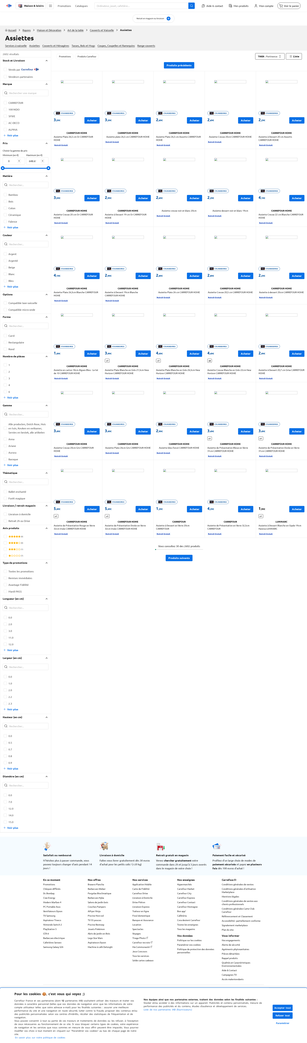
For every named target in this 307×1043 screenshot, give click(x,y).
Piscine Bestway (96, 924)
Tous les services (140, 955)
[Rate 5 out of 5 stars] (19, 536)
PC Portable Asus (51, 906)
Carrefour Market (185, 888)
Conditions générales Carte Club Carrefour (238, 910)
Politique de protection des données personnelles (195, 951)
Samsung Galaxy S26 (53, 946)
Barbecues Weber (97, 888)
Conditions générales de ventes (238, 884)
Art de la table (75, 30)
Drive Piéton (138, 902)
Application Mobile (142, 884)
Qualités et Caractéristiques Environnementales (236, 964)
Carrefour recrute (141, 942)
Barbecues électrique (54, 938)
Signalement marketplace (235, 925)
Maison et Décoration (49, 30)
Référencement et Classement (237, 916)
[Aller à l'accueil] (9, 6)
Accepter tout (282, 1007)
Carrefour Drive (140, 893)
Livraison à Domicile (142, 897)
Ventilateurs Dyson (52, 911)
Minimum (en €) (11, 155)
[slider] (3, 168)
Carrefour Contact (186, 902)
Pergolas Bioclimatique (99, 893)
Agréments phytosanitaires (235, 949)
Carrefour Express (186, 897)
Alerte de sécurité (231, 944)
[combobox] (144, 6)
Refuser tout (283, 1015)
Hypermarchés (184, 884)
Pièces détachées (231, 953)
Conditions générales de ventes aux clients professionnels (240, 902)
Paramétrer (282, 1023)
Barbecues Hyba (96, 897)
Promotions (65, 56)
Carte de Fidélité (141, 888)
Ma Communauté (141, 946)
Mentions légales (230, 896)
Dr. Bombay (49, 893)
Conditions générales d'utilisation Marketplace (239, 890)
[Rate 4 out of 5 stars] (17, 536)
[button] (50, 6)
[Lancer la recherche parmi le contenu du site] (192, 6)
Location (136, 924)
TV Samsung (49, 915)
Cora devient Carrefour (188, 920)
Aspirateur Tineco (52, 920)
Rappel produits (230, 958)
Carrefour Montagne (187, 906)
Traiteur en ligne (140, 911)
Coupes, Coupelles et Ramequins (116, 45)
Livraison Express (141, 906)
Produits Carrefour (87, 56)
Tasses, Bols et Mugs (83, 45)
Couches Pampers (97, 906)
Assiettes (34, 45)
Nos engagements (231, 940)
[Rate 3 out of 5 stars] (14, 536)
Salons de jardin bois (98, 902)
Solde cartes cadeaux (143, 960)
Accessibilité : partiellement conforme (241, 920)
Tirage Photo (139, 938)
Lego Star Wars (95, 938)
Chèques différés (51, 888)
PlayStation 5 (50, 929)
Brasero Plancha (96, 884)
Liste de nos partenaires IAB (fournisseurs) (168, 1009)
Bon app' (181, 911)
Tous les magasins (186, 929)
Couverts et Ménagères (55, 45)
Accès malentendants (233, 979)
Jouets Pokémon (96, 929)
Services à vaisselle (16, 45)
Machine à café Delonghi (100, 946)
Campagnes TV (229, 974)
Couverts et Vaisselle (102, 30)
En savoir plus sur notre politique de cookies (40, 1037)
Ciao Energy (49, 897)
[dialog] (153, 1015)
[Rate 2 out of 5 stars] (12, 536)
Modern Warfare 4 (52, 902)
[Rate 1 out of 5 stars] (9, 536)
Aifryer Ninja (94, 911)
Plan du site (228, 929)
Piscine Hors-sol (96, 915)
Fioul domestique (141, 915)
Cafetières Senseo (52, 942)
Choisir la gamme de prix (15, 150)
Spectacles (137, 929)
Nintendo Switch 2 (52, 924)
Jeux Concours (139, 951)
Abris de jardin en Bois (99, 933)
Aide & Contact (229, 970)
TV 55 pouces (94, 920)
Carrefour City (184, 893)
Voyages (136, 933)
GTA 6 (46, 933)
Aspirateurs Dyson (97, 942)
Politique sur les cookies (189, 940)
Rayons (27, 30)
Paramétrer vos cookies (189, 944)
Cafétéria (182, 915)
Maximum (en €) (34, 155)
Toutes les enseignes (187, 924)
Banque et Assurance (143, 920)
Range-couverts (146, 45)
